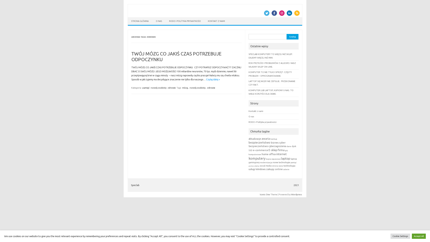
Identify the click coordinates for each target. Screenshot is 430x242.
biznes (275, 142)
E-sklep (273, 150)
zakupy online (274, 169)
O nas (159, 21)
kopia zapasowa (273, 159)
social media (266, 166)
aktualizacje (255, 138)
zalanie (286, 169)
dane (289, 146)
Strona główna (140, 21)
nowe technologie (281, 162)
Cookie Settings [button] (400, 236)
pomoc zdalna (254, 166)
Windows (261, 169)
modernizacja (266, 162)
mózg (185, 88)
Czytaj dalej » (213, 79)
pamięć (145, 88)
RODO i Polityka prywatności (185, 21)
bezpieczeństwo (259, 142)
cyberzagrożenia (277, 146)
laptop (285, 158)
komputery (257, 158)
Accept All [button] (419, 236)
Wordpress (296, 194)
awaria (266, 138)
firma (281, 150)
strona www (277, 166)
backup (273, 139)
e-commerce (260, 150)
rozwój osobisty (158, 88)
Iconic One (265, 194)
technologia (289, 165)
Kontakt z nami (216, 21)
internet (281, 154)
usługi (252, 169)
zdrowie (172, 88)
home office (269, 154)
